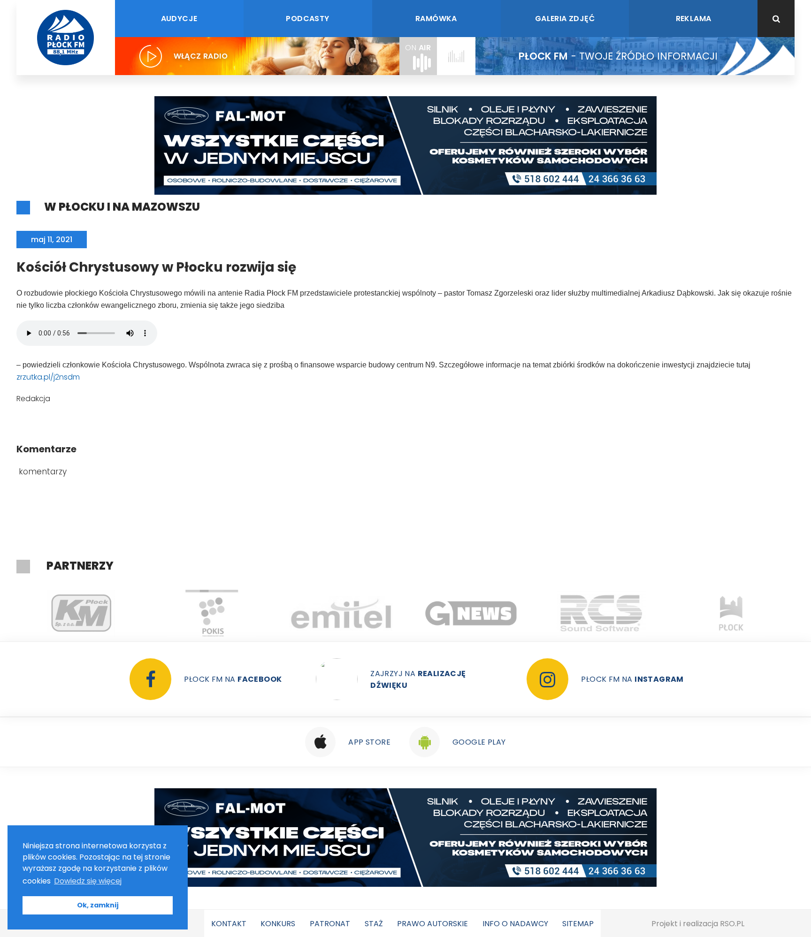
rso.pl (732, 923)
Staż (374, 923)
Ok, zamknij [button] (98, 905)
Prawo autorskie (432, 923)
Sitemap (578, 923)
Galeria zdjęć (565, 18)
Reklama (694, 18)
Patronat (330, 923)
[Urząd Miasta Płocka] (627, 613)
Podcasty (307, 18)
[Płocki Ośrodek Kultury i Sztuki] (107, 613)
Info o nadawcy (515, 923)
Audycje (179, 18)
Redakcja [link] (33, 398)
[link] (48, 377)
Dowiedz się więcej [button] (88, 881)
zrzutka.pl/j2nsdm (48, 377)
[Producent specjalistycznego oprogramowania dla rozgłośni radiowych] (367, 613)
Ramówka (436, 18)
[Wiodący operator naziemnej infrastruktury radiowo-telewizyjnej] (237, 613)
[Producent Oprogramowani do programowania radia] (497, 613)
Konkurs (277, 923)
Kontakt (228, 923)
